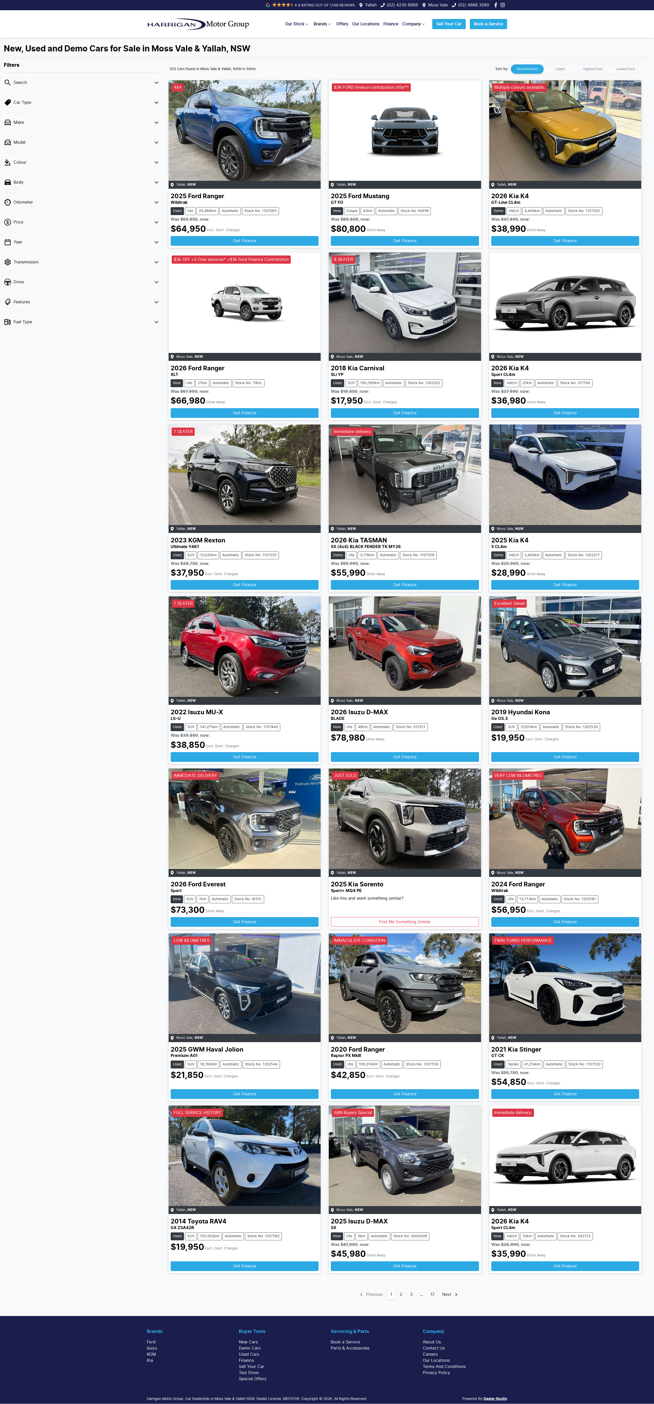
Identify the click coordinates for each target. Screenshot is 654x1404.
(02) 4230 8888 (402, 5)
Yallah (371, 5)
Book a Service (488, 24)
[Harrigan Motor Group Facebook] (496, 5)
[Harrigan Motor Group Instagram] (503, 5)
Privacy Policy (436, 1373)
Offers (342, 24)
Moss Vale (438, 5)
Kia (150, 1360)
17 (432, 1294)
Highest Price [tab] (592, 69)
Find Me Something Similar (405, 922)
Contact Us (434, 1348)
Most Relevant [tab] (527, 69)
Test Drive (249, 1373)
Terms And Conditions (444, 1367)
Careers (430, 1354)
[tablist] (576, 69)
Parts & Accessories (350, 1348)
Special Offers (252, 1379)
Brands (320, 24)
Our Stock (295, 24)
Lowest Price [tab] (625, 69)
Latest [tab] (560, 69)
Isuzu (152, 1348)
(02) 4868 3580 (473, 5)
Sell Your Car (449, 24)
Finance (390, 24)
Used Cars (249, 1354)
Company (411, 24)
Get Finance (244, 241)
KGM (151, 1354)
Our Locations (365, 24)
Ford (151, 1342)
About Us (432, 1342)
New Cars (248, 1342)
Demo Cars (250, 1348)
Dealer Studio (495, 1399)
